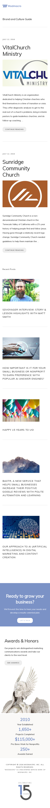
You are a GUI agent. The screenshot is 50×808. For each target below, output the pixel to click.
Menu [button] (44, 6)
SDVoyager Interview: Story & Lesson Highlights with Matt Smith (24, 313)
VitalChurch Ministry (16, 50)
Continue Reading (14, 129)
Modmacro (12, 6)
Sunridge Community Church (16, 168)
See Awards (13, 663)
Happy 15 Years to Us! (18, 429)
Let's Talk (25, 620)
